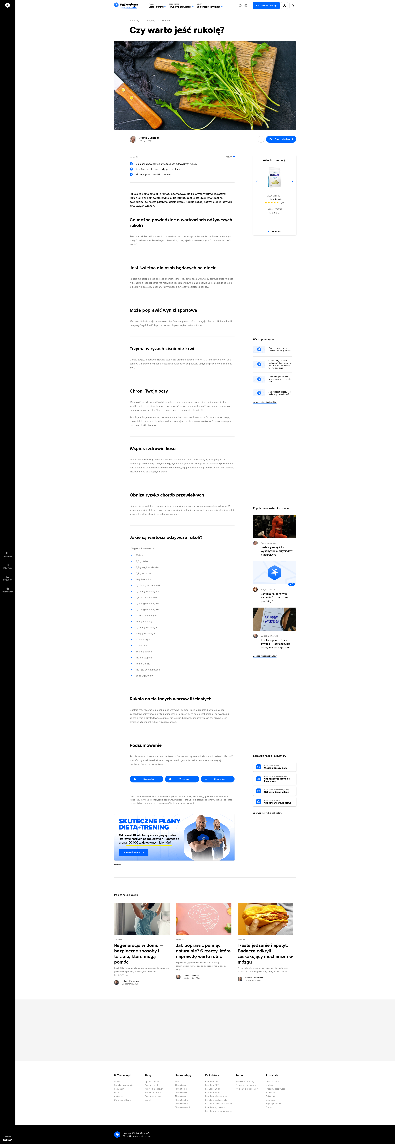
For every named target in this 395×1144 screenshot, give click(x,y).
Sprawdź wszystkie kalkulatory (267, 813)
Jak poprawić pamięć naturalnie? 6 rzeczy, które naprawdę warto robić (203, 951)
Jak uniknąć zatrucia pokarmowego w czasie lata (279, 379)
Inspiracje (270, 1092)
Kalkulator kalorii (212, 1092)
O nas (117, 1081)
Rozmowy (7, 580)
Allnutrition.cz (181, 1089)
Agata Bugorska (149, 137)
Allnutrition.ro (181, 1096)
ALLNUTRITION (274, 195)
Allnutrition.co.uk (182, 1107)
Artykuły (151, 20)
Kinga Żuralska (268, 589)
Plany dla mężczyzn (154, 1089)
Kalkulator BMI (211, 1081)
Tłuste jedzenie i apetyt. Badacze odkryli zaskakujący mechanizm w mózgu (265, 954)
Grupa (8, 1136)
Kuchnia (269, 1085)
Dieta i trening (156, 5)
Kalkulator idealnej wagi (216, 1096)
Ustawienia (7, 592)
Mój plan (7, 568)
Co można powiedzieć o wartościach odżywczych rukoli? (166, 163)
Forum (269, 1107)
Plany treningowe (153, 1096)
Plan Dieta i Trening (245, 1081)
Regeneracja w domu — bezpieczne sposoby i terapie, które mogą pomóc (139, 954)
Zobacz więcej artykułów (264, 402)
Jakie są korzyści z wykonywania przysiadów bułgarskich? (277, 551)
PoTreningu (135, 20)
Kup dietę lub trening (266, 5)
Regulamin (119, 1089)
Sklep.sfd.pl (180, 1081)
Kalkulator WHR (212, 1089)
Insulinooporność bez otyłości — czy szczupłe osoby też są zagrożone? (276, 643)
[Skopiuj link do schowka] (261, 139)
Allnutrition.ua (181, 1103)
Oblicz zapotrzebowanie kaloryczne (277, 779)
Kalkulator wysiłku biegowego (219, 1111)
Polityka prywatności (123, 1085)
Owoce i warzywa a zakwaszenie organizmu (279, 349)
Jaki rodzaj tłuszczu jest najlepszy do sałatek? (279, 393)
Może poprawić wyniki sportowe (153, 174)
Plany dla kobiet (152, 1085)
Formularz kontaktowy (246, 1085)
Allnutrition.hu (181, 1100)
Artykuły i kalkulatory (180, 5)
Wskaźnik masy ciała (275, 767)
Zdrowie (166, 20)
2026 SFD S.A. (143, 1133)
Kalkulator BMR (212, 1085)
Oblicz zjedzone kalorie (276, 791)
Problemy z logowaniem (247, 1089)
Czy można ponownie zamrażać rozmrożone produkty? (274, 597)
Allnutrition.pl (181, 1085)
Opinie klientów (152, 1081)
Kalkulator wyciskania (215, 1107)
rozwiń (229, 156)
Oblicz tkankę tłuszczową (277, 801)
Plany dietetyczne (153, 1092)
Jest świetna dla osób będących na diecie (158, 169)
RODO (117, 1092)
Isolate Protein (274, 199)
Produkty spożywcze (275, 1089)
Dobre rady (271, 1100)
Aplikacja (118, 1096)
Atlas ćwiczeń (272, 1081)
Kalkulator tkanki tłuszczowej (218, 1103)
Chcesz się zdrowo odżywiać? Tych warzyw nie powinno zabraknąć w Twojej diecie (279, 364)
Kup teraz (276, 231)
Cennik (148, 1100)
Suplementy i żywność (208, 5)
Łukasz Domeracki (130, 981)
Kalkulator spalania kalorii (217, 1100)
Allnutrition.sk (181, 1092)
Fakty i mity (271, 1096)
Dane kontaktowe (122, 1100)
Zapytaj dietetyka (274, 1103)
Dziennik (8, 556)
